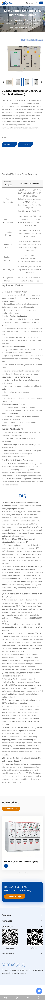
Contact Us (12, 896)
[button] (3, 82)
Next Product (9, 144)
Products (17, 20)
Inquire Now (25, 144)
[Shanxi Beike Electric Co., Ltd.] (7, 3)
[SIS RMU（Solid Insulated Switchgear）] (22, 837)
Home (9, 20)
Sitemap (13, 973)
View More (9, 809)
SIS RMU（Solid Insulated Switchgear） (21, 862)
